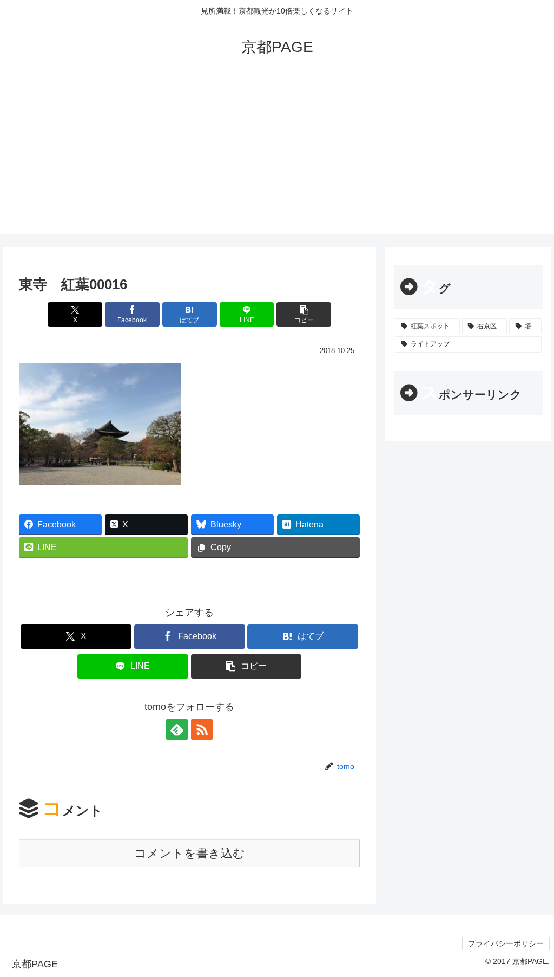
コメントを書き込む (189, 853)
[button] (303, 314)
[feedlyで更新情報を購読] (177, 729)
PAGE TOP (532, 939)
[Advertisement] (277, 158)
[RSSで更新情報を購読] (202, 729)
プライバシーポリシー (506, 943)
